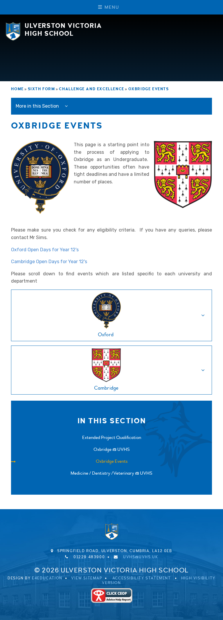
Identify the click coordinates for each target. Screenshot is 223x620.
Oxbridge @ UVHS (111, 449)
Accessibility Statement (141, 578)
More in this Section (38, 106)
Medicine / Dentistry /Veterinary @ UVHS (111, 473)
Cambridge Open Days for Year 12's (49, 261)
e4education (47, 578)
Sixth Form (41, 89)
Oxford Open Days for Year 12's (45, 249)
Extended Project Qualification (111, 437)
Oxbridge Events (148, 89)
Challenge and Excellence (91, 89)
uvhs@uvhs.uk (140, 557)
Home (17, 89)
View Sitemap (86, 578)
